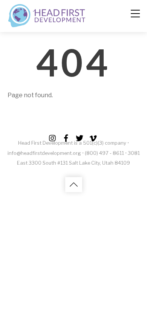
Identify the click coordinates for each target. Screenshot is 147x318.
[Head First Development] (47, 25)
